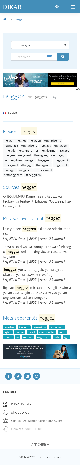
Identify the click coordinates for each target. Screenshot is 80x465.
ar (17, 337)
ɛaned (8, 337)
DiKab (12, 7)
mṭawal (28, 337)
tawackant (57, 327)
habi (57, 337)
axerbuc (9, 327)
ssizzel (19, 332)
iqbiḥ (7, 332)
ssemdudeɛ (47, 332)
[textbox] (34, 57)
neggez (19, 19)
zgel (66, 337)
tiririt (31, 332)
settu (62, 332)
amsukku (39, 327)
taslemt (24, 327)
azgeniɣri (43, 337)
